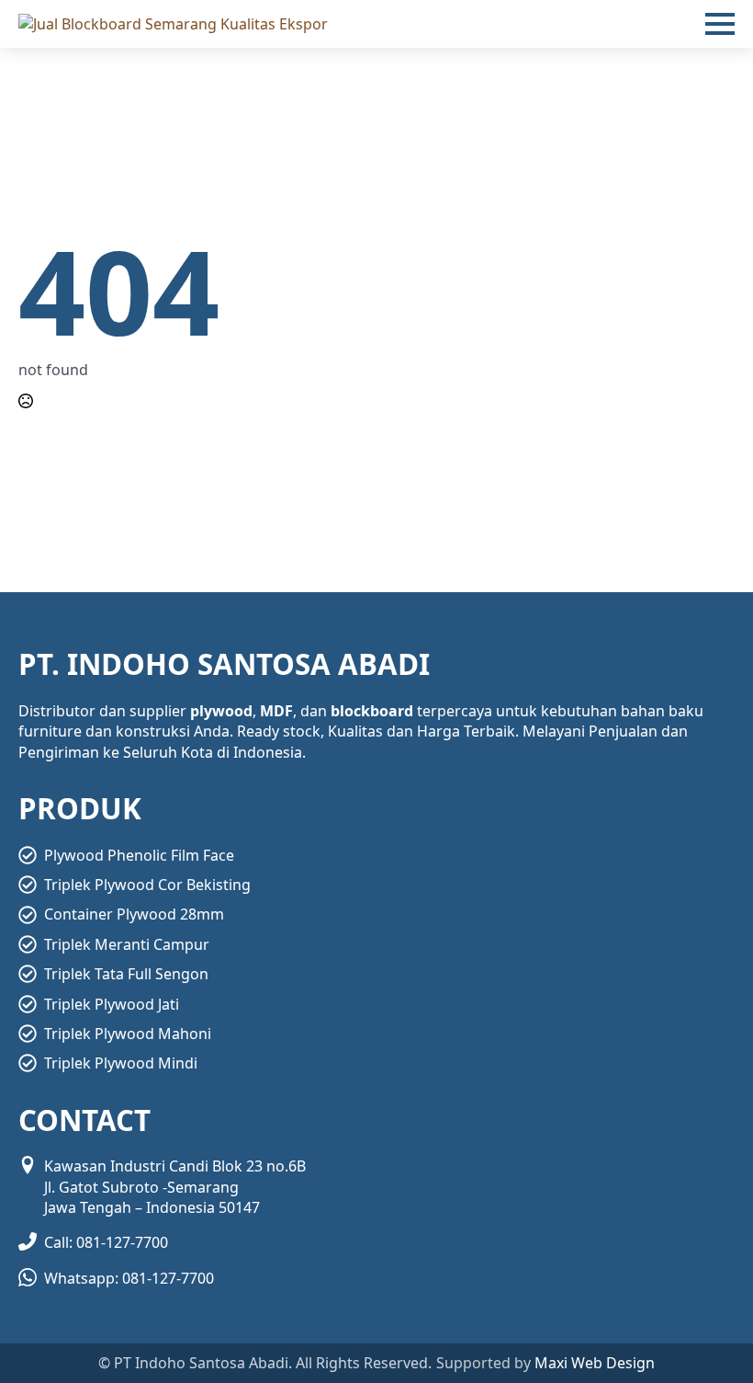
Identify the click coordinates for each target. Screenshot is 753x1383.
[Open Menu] (720, 24)
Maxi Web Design (594, 1363)
